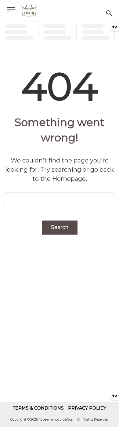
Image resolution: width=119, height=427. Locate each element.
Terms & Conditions (38, 408)
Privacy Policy (87, 408)
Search (59, 227)
